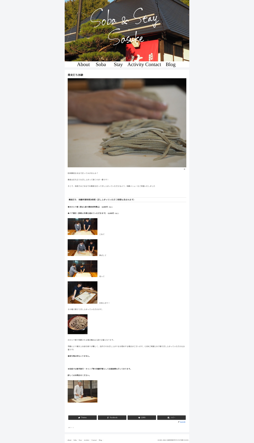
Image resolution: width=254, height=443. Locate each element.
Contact (94, 440)
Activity (86, 440)
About (69, 440)
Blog (100, 440)
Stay (80, 440)
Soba (75, 440)
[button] (171, 417)
